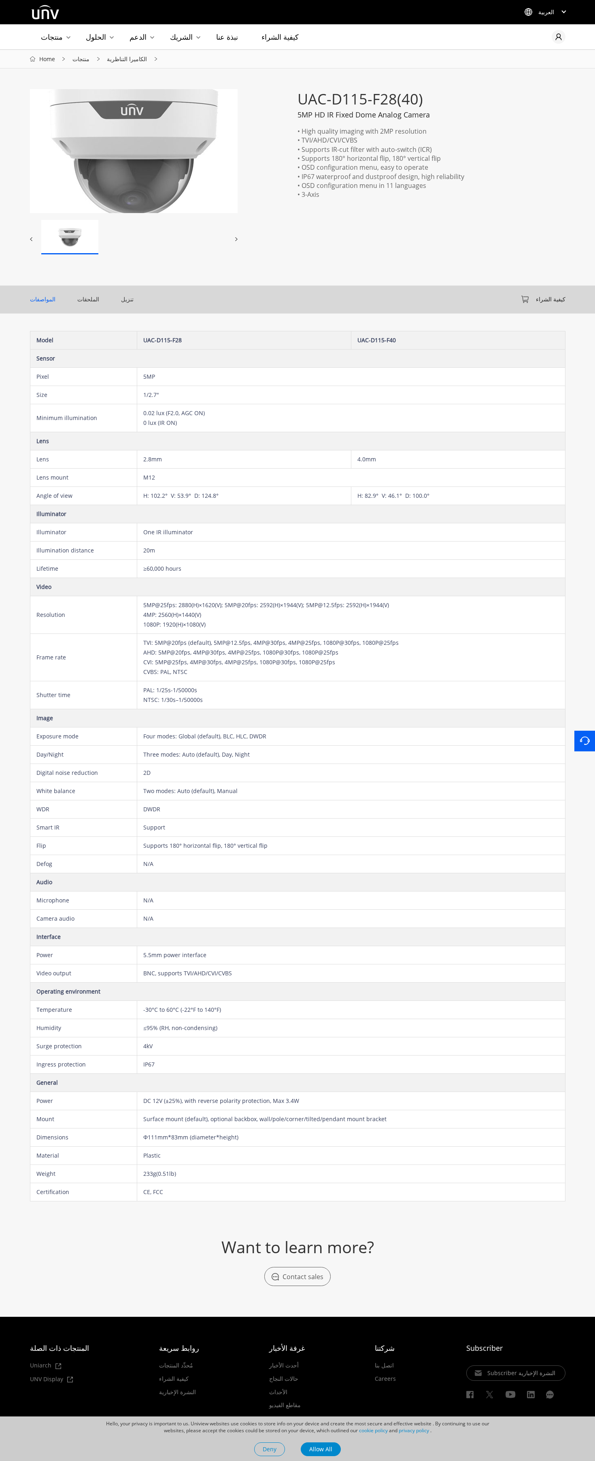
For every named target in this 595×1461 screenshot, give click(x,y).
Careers (385, 1379)
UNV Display (47, 1379)
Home (47, 59)
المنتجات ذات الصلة (59, 1348)
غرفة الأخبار (287, 1348)
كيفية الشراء (280, 37)
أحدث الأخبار (284, 1365)
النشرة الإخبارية (177, 1392)
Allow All (320, 1449)
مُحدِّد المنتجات (176, 1365)
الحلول (96, 37)
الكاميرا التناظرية (127, 59)
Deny (269, 1449)
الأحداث (278, 1392)
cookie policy (373, 1430)
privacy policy (414, 1430)
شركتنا (385, 1348)
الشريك (181, 37)
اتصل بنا (384, 1365)
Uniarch (41, 1366)
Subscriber (484, 1348)
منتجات (52, 37)
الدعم (138, 37)
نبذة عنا (227, 37)
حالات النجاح (283, 1379)
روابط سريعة (179, 1348)
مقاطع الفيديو (285, 1405)
